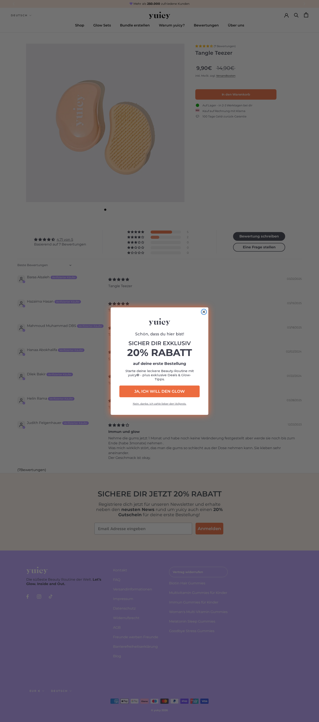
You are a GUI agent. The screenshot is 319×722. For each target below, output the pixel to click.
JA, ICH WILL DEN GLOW (159, 391)
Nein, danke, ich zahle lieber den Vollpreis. (159, 403)
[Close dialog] (204, 312)
